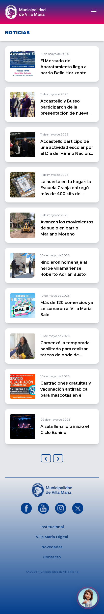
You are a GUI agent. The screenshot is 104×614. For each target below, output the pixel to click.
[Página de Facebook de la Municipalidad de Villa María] (26, 508)
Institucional (52, 527)
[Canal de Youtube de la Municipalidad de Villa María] (43, 508)
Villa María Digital (52, 537)
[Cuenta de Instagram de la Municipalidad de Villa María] (61, 508)
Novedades (52, 547)
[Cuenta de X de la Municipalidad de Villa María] (78, 508)
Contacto (52, 557)
